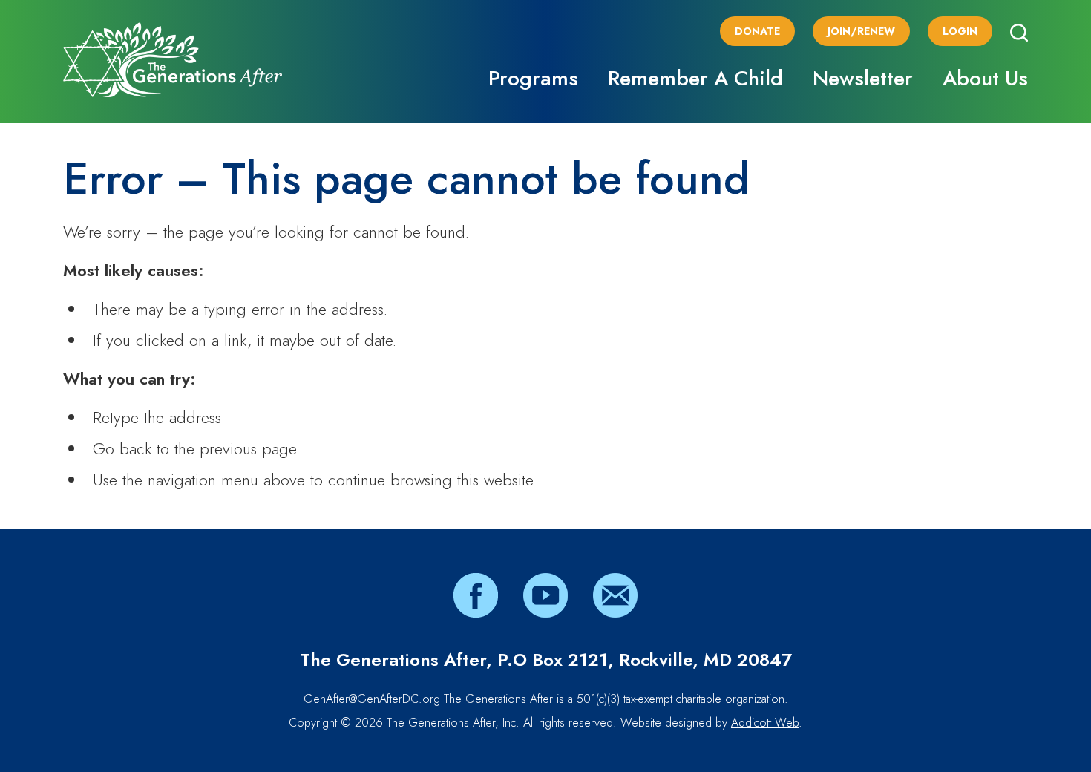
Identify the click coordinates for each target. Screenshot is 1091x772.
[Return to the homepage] (172, 59)
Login (960, 31)
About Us (985, 78)
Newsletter (863, 78)
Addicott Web (765, 722)
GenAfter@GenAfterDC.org (372, 698)
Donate (757, 31)
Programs (533, 78)
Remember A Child (695, 78)
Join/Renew (861, 31)
